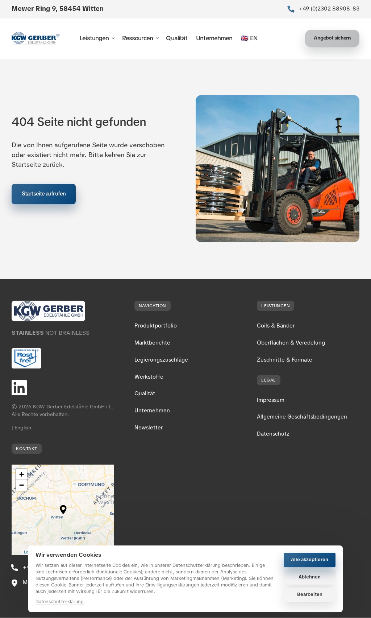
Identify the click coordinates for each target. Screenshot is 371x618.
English (22, 427)
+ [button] (21, 474)
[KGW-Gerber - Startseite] (36, 38)
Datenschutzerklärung (60, 601)
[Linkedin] (25, 387)
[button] (63, 509)
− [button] (21, 485)
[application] (63, 510)
